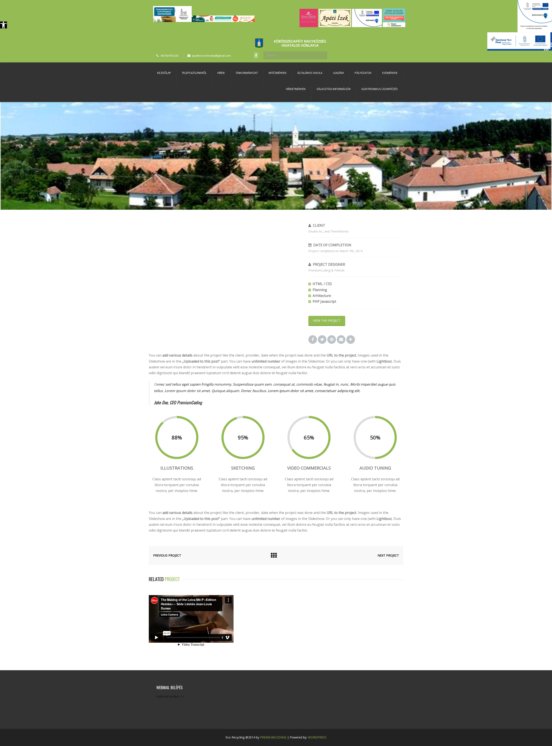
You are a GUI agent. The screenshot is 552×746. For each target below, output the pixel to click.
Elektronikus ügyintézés (380, 89)
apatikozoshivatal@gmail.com (211, 55)
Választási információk (334, 89)
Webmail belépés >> (170, 696)
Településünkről (194, 73)
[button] (3, 25)
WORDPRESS (317, 737)
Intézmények (278, 73)
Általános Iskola (309, 73)
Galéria (338, 73)
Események (390, 73)
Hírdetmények (296, 89)
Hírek (221, 73)
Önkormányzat (247, 73)
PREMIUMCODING (273, 737)
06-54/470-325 (170, 55)
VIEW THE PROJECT (326, 320)
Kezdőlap (164, 73)
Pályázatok (363, 73)
